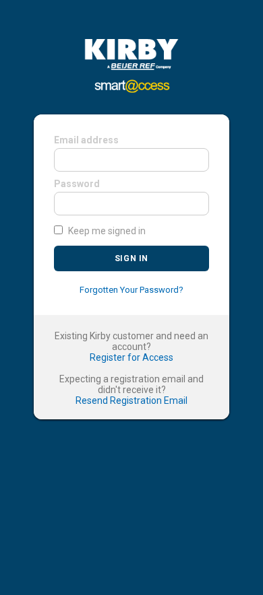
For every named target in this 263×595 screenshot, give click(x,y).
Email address (86, 140)
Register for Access (131, 357)
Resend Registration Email (131, 400)
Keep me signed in (107, 230)
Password (77, 183)
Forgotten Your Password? (131, 290)
